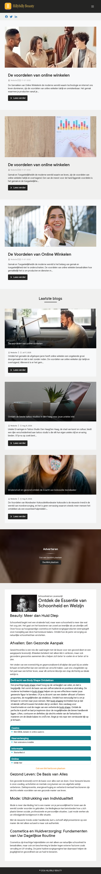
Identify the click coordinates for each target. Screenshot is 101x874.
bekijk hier (18, 762)
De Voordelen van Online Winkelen (39, 254)
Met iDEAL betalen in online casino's (29, 731)
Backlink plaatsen (50, 562)
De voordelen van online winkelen (39, 75)
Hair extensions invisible (24, 742)
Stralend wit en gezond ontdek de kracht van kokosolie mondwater (42, 490)
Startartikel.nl (19, 752)
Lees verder (19, 98)
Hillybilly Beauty (54, 870)
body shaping (57, 701)
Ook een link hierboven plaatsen (50, 768)
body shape (30, 685)
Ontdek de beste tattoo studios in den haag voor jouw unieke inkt (41, 416)
